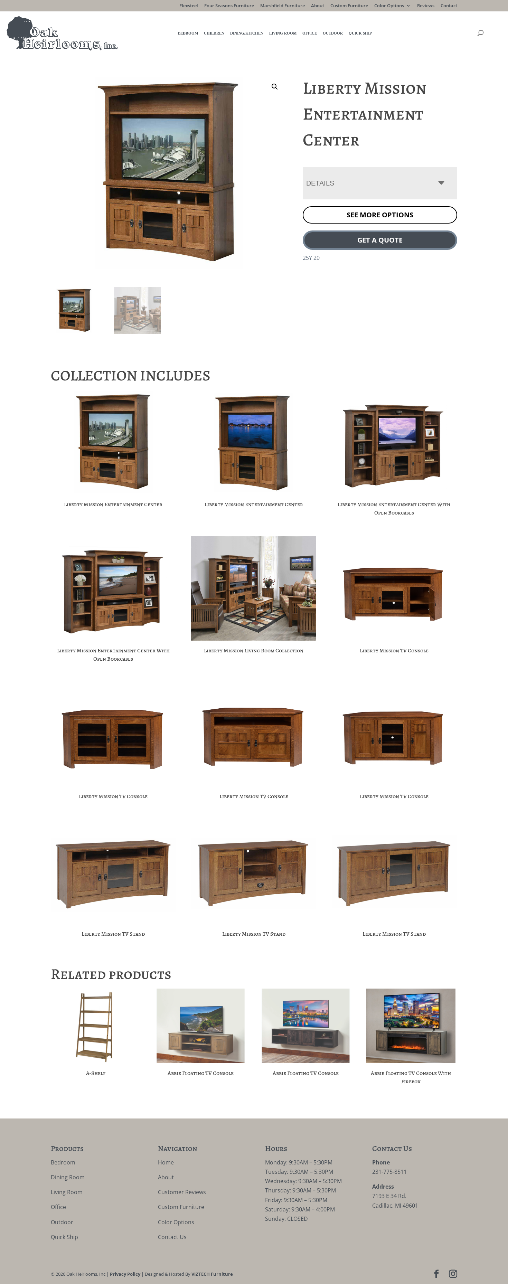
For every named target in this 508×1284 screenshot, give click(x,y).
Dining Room (68, 1177)
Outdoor (333, 33)
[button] (275, 87)
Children (214, 33)
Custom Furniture (349, 6)
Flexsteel (188, 6)
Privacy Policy (125, 1274)
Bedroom (188, 33)
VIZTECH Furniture (212, 1274)
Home (166, 1162)
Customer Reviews (182, 1192)
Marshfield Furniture (282, 6)
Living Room (283, 33)
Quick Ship (360, 33)
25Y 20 (311, 258)
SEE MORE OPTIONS (380, 214)
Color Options (389, 6)
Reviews (425, 6)
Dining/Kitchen (246, 33)
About (317, 6)
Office (309, 33)
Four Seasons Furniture (229, 6)
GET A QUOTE (380, 240)
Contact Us (172, 1237)
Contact (449, 6)
